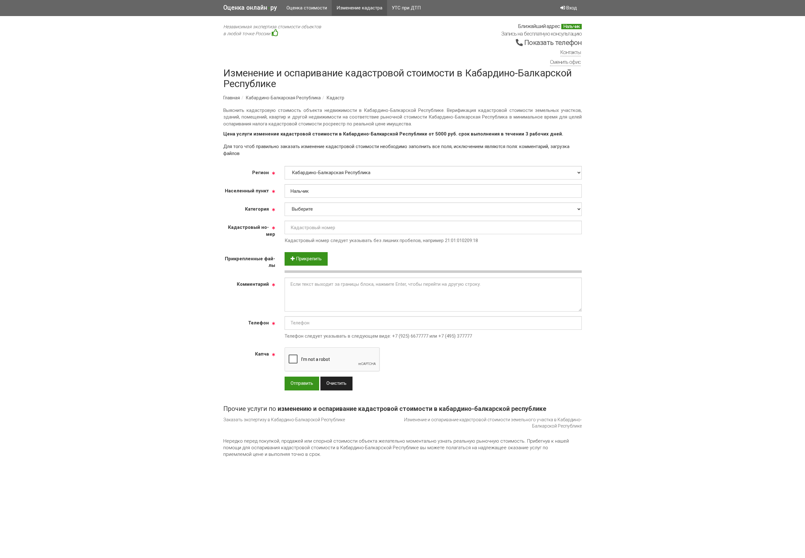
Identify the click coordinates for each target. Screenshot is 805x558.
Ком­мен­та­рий (253, 284)
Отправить (302, 383)
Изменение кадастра (359, 8)
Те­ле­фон (258, 323)
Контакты (570, 52)
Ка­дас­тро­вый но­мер (251, 230)
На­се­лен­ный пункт (247, 191)
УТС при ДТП (406, 8)
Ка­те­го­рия (257, 209)
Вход (571, 8)
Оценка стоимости (306, 8)
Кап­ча (262, 354)
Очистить (336, 383)
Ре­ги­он (260, 172)
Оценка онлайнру (250, 7)
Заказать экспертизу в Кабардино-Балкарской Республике (284, 419)
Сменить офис (565, 62)
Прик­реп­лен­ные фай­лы (250, 262)
